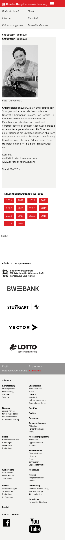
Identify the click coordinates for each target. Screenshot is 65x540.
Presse (5, 485)
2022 (9, 208)
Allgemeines (7, 497)
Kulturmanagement (12, 25)
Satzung (5, 397)
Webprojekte (8, 470)
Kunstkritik (34, 18)
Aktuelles (33, 426)
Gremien (6, 394)
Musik (31, 11)
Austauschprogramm (39, 437)
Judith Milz (7, 478)
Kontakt (32, 475)
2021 (20, 208)
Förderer (6, 408)
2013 (20, 223)
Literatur (7, 18)
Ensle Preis (7, 445)
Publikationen (35, 450)
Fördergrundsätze (36, 429)
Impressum (35, 366)
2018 (9, 215)
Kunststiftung (8, 386)
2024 (32, 200)
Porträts (32, 413)
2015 (44, 215)
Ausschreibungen (37, 423)
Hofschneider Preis (10, 439)
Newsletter (34, 499)
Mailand (32, 445)
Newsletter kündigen (38, 502)
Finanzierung (8, 391)
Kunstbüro (34, 470)
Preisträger (7, 442)
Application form (36, 442)
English (6, 366)
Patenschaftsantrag (10, 419)
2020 (32, 208)
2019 (44, 208)
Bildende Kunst (10, 11)
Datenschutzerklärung (14, 370)
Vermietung (34, 485)
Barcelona (33, 439)
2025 (20, 200)
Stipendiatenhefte (37, 465)
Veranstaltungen (9, 488)
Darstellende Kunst (38, 25)
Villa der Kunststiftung (39, 488)
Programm (33, 418)
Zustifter (33, 408)
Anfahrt (32, 480)
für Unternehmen (9, 416)
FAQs (31, 431)
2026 (9, 200)
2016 (32, 215)
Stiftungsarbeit (8, 388)
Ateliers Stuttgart (36, 491)
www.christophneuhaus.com (18, 161)
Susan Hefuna (8, 475)
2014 (9, 223)
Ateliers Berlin (35, 494)
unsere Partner (8, 411)
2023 (44, 200)
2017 (20, 215)
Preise (5, 437)
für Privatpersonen (10, 414)
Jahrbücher (34, 462)
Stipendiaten (35, 386)
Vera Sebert (7, 472)
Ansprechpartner (36, 477)
